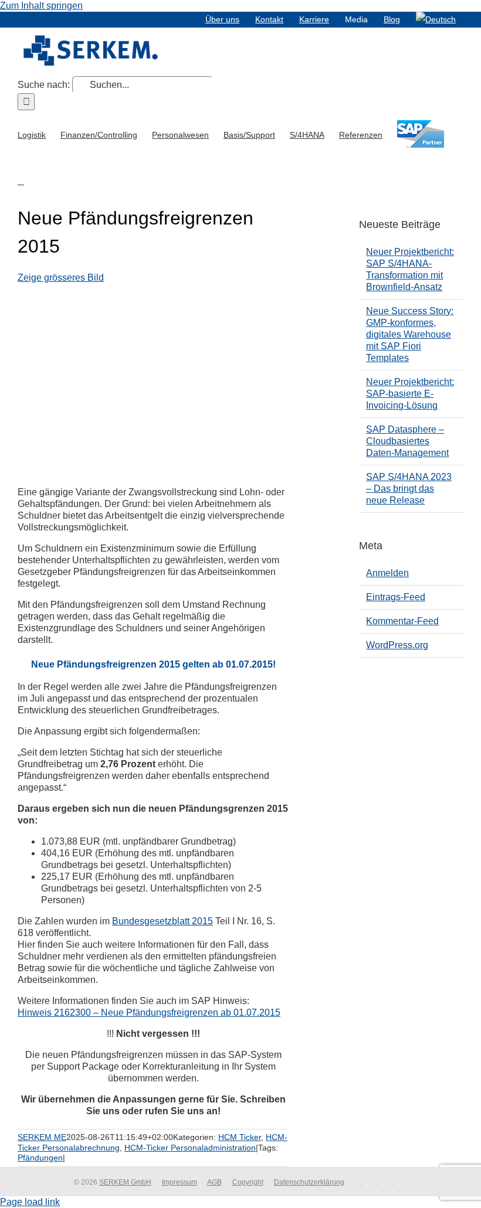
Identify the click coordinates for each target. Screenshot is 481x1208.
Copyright (247, 1182)
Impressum (179, 1182)
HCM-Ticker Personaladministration (190, 1147)
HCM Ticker (239, 1137)
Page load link (30, 1202)
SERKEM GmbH (125, 1182)
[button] (21, 180)
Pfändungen (40, 1157)
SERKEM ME (42, 1137)
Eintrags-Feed (395, 597)
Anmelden (387, 573)
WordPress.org (397, 645)
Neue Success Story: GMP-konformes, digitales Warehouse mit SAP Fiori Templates (409, 334)
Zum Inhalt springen (41, 6)
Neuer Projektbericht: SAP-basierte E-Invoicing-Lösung (410, 393)
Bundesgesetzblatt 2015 (162, 921)
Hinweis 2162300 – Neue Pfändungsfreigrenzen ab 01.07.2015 (149, 1013)
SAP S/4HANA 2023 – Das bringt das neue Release (409, 488)
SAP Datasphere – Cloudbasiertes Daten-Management (407, 441)
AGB (214, 1182)
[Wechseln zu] (435, 19)
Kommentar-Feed (402, 621)
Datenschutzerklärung (309, 1182)
